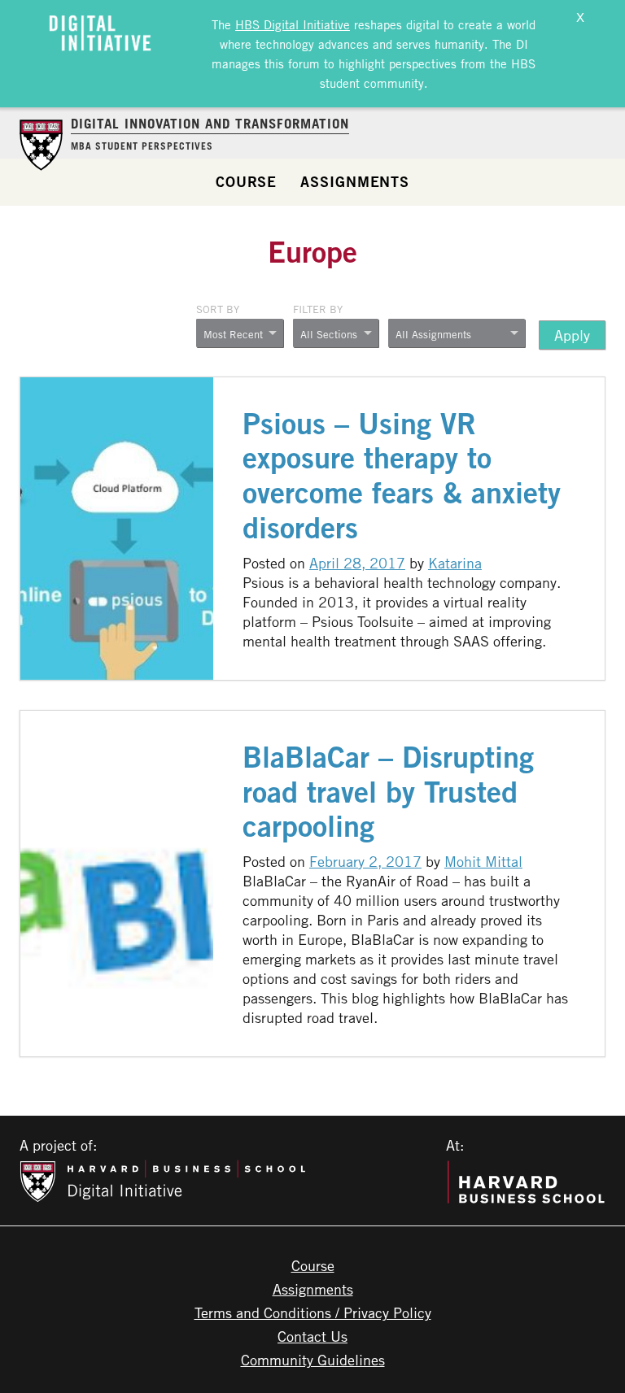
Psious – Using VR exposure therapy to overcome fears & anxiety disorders (402, 476)
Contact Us (312, 1336)
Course (246, 181)
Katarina (455, 563)
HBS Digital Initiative (292, 24)
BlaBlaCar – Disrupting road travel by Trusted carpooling (388, 791)
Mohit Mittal (483, 861)
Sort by (217, 309)
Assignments (354, 181)
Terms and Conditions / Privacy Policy (312, 1312)
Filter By (318, 309)
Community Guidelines (313, 1360)
